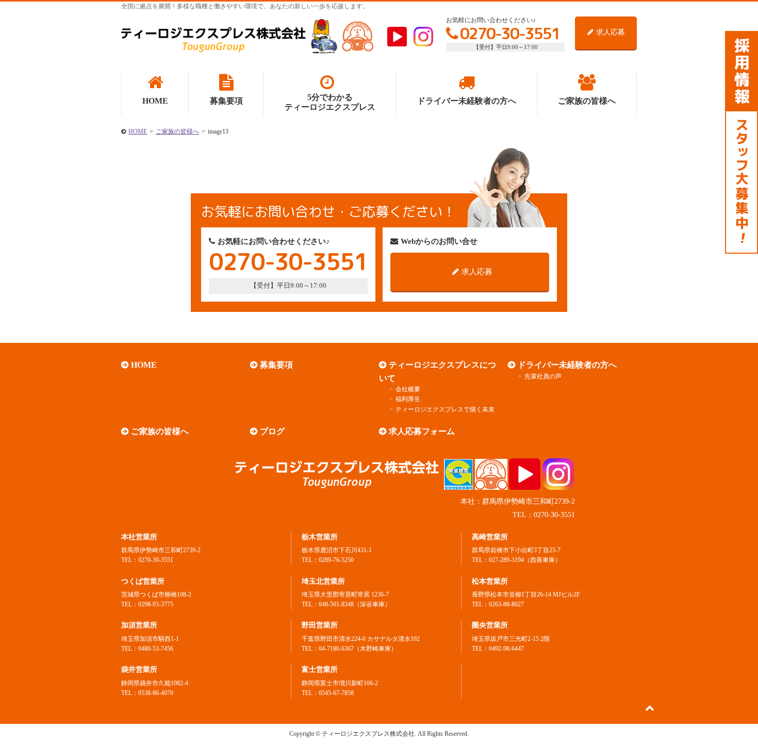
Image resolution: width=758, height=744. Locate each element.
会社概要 (408, 389)
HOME (137, 131)
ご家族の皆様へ (177, 131)
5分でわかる (330, 102)
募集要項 (276, 364)
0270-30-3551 (510, 33)
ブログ (272, 431)
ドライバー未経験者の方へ (567, 364)
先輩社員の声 (543, 376)
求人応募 (610, 32)
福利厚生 (408, 399)
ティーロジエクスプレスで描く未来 (445, 409)
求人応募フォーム (422, 431)
